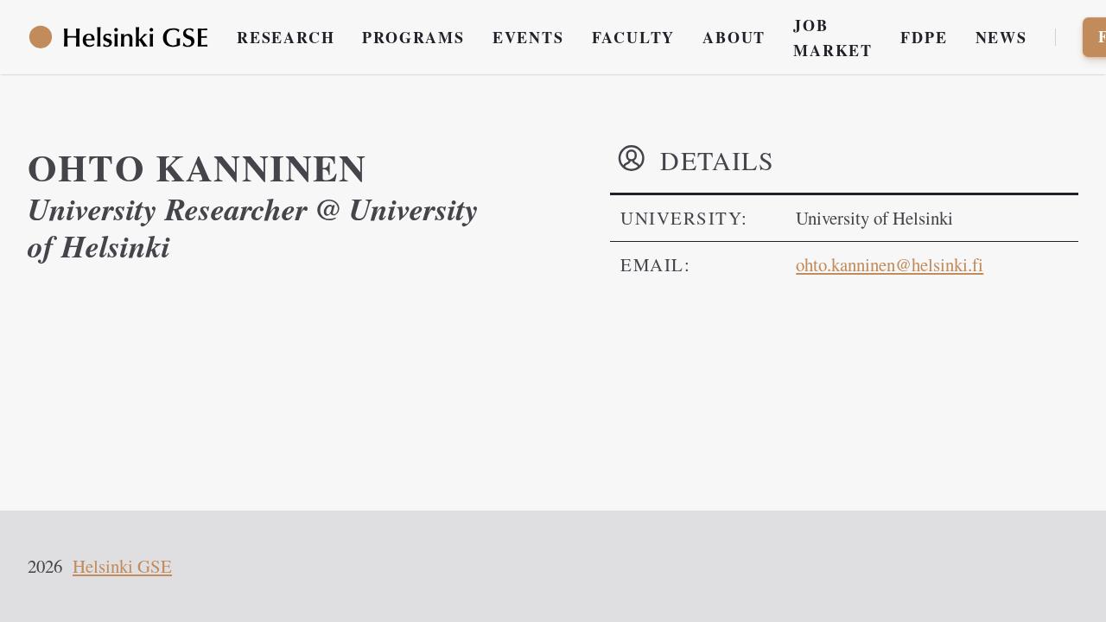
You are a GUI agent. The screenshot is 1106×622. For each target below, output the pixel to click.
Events (528, 37)
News (1001, 37)
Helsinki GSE (122, 566)
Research (285, 37)
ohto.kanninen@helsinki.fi (889, 264)
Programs (413, 37)
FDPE (923, 37)
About (734, 37)
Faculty (634, 37)
